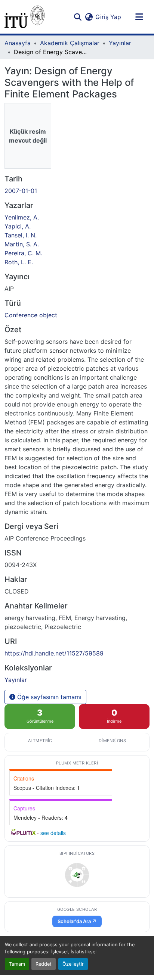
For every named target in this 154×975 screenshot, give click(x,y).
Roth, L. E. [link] (18, 262)
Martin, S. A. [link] (21, 244)
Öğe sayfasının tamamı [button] (48, 697)
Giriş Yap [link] (108, 17)
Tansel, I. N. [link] (20, 235)
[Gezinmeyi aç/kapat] (139, 17)
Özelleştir (73, 964)
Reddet (44, 964)
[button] (24, 17)
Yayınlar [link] (120, 43)
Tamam (17, 964)
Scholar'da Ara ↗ (77, 921)
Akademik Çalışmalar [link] (69, 43)
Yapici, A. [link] (17, 226)
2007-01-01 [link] (20, 190)
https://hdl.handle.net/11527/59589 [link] (54, 653)
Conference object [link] (30, 315)
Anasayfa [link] (17, 43)
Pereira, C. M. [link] (23, 253)
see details (53, 833)
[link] (77, 875)
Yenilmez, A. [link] (21, 217)
